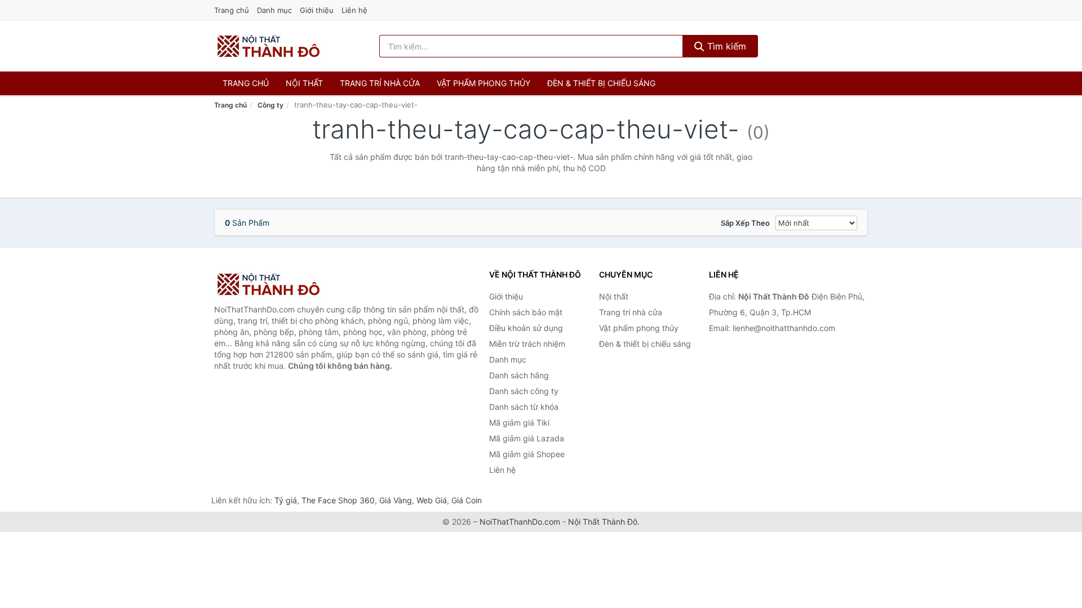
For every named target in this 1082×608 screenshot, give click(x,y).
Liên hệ (354, 10)
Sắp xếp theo (745, 222)
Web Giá (431, 500)
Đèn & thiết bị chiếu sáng (601, 83)
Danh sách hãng (519, 375)
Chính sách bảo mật (525, 312)
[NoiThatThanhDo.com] (268, 46)
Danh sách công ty (523, 391)
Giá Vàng (395, 500)
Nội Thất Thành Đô (602, 521)
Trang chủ (231, 10)
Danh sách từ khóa (523, 407)
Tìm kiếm (725, 46)
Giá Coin (466, 500)
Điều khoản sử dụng (526, 328)
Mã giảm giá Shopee (527, 454)
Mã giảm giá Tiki (519, 422)
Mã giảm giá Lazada (526, 438)
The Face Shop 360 (338, 500)
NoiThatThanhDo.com (520, 521)
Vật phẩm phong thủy (483, 83)
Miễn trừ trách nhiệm (527, 343)
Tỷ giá (285, 500)
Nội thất (304, 83)
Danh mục (274, 10)
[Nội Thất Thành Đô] (270, 284)
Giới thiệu (317, 10)
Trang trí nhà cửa (380, 83)
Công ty (270, 105)
